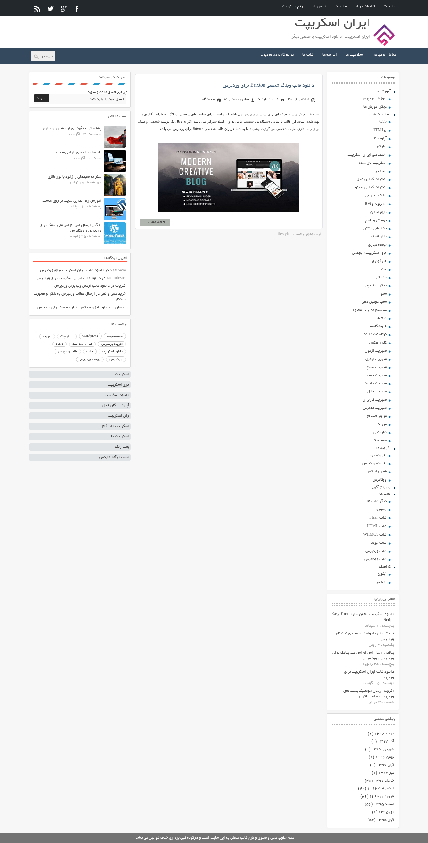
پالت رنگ (122, 447)
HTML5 (380, 130)
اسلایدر (381, 171)
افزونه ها (329, 55)
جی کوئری (379, 261)
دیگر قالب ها (377, 501)
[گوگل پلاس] (63, 8)
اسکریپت (391, 6)
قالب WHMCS (375, 535)
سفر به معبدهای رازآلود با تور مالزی (74, 177)
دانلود (59, 344)
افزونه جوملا (377, 455)
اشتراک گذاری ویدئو (371, 187)
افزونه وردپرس (374, 464)
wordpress (90, 337)
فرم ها (382, 318)
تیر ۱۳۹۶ (386, 773)
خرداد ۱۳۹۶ (384, 781)
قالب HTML (377, 526)
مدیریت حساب (376, 375)
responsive (115, 337)
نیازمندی (380, 432)
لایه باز (381, 582)
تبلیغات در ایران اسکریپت (355, 6)
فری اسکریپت (118, 385)
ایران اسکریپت (82, 344)
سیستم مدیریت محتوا (370, 310)
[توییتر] (50, 8)
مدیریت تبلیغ (377, 367)
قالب (89, 352)
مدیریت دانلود (376, 383)
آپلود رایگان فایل (115, 405)
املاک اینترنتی (376, 196)
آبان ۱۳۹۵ (385, 820)
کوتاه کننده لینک (375, 335)
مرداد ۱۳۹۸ (384, 734)
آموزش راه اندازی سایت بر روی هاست (71, 201)
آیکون (382, 574)
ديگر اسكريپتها (375, 286)
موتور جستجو (376, 416)
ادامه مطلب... (154, 222)
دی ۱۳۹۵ (386, 812)
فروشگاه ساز (377, 326)
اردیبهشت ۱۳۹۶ (380, 789)
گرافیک (385, 567)
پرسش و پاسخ (376, 220)
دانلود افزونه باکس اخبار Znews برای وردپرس (73, 308)
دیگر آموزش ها (375, 107)
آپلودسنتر (379, 138)
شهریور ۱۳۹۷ (383, 749)
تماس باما (319, 6)
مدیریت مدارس (375, 408)
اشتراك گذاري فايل (372, 179)
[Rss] (37, 8)
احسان (120, 308)
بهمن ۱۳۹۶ (384, 757)
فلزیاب (120, 286)
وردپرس (116, 359)
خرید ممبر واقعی (113, 294)
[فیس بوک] (76, 8)
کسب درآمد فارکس (114, 457)
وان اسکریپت (118, 416)
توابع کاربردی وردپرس (276, 55)
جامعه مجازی (377, 245)
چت (384, 269)
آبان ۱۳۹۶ (385, 765)
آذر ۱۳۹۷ (386, 741)
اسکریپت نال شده (373, 163)
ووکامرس (380, 480)
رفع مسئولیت (292, 6)
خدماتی (381, 277)
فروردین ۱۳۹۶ (381, 796)
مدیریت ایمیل (376, 359)
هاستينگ (380, 441)
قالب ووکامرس (375, 559)
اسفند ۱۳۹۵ (384, 804)
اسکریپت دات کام (115, 426)
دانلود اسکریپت (112, 352)
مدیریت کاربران (375, 400)
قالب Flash (378, 518)
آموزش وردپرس (385, 55)
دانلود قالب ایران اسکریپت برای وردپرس (72, 270)
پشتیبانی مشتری (374, 229)
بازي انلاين (378, 212)
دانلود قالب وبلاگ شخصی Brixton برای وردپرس (268, 85)
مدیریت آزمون (376, 351)
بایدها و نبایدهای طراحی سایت (78, 153)
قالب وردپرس (376, 551)
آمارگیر (381, 147)
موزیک (382, 424)
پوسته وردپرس (90, 359)
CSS (383, 122)
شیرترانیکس (377, 472)
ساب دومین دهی (374, 302)
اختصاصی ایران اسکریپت (367, 155)
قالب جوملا (379, 543)
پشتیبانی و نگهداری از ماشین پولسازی (72, 128)
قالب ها (308, 55)
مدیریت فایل (377, 392)
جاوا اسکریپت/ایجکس (369, 253)
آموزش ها (383, 91)
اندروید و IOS (376, 204)
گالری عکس (378, 343)
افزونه (47, 337)
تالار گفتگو (379, 237)
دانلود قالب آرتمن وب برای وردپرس (82, 286)
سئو (384, 294)
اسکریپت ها (355, 55)
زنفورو (381, 509)
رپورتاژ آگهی (381, 487)
